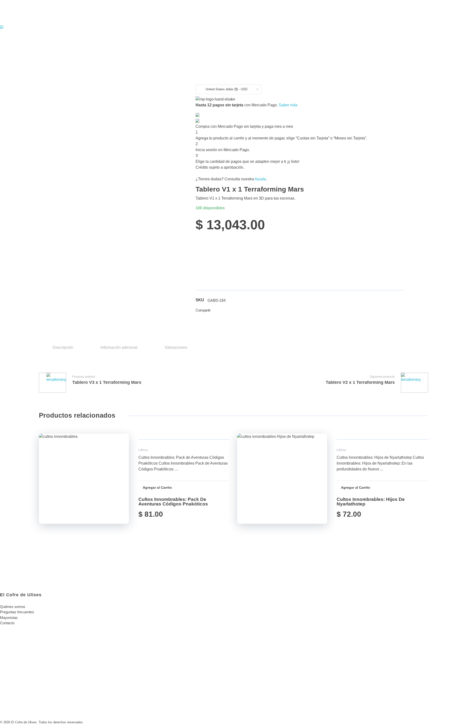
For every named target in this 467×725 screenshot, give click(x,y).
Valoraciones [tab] (176, 347)
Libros (143, 450)
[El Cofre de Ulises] (40, 12)
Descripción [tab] (63, 347)
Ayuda (260, 179)
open (418, 65)
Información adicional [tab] (118, 347)
